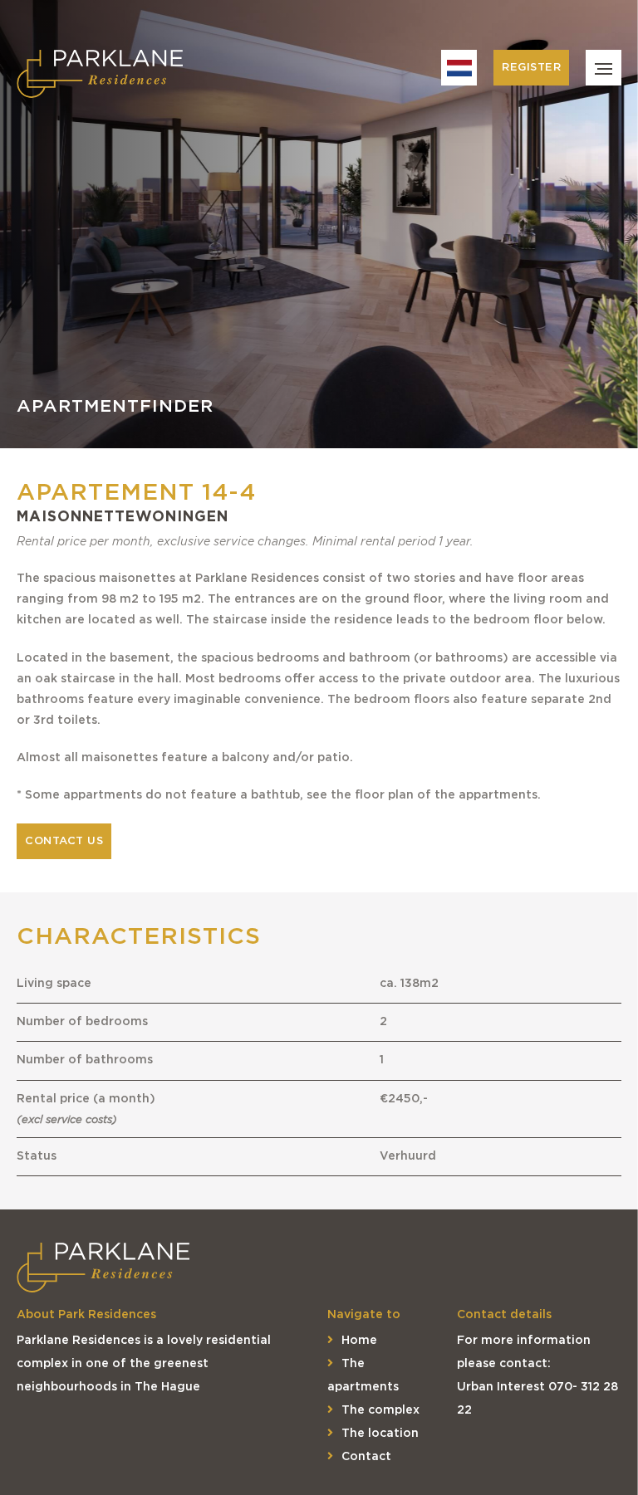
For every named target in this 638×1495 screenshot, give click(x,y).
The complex (380, 1410)
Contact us (64, 841)
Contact (366, 1457)
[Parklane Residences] (100, 75)
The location (380, 1433)
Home (359, 1340)
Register (531, 67)
